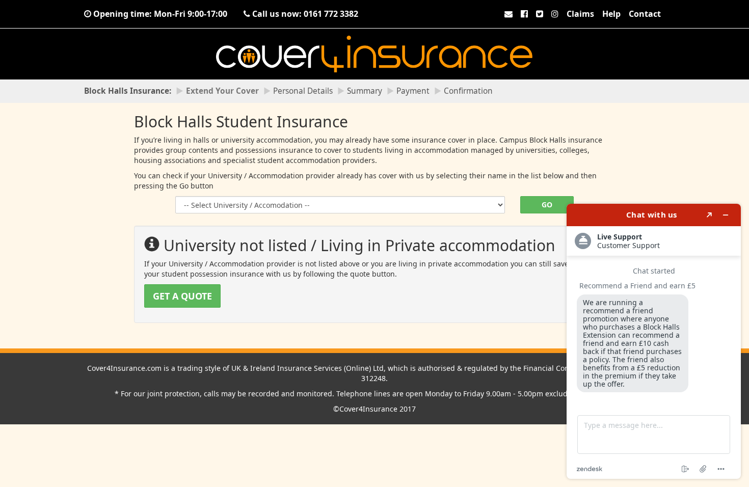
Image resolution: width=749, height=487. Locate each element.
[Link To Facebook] (524, 13)
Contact (645, 13)
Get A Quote (182, 296)
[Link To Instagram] (555, 13)
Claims (580, 13)
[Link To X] (539, 13)
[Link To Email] (508, 13)
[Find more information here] (653, 341)
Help (611, 13)
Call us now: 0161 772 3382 (304, 13)
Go (547, 204)
